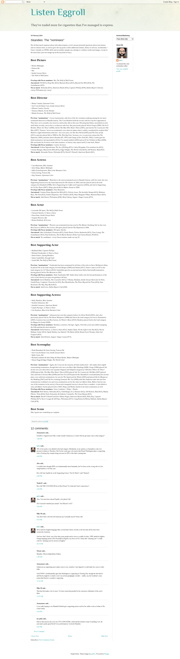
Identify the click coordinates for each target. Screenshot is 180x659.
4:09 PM (39, 476)
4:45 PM (39, 627)
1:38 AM (39, 557)
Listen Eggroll (58, 12)
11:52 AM (40, 581)
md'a (38, 446)
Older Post (104, 636)
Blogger (106, 654)
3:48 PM (39, 439)
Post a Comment (39, 631)
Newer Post (35, 636)
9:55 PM (39, 520)
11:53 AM (40, 596)
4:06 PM (39, 456)
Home (70, 636)
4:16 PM (39, 612)
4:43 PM (39, 489)
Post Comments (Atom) (46, 640)
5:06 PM (39, 507)
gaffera (93, 654)
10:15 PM (40, 544)
